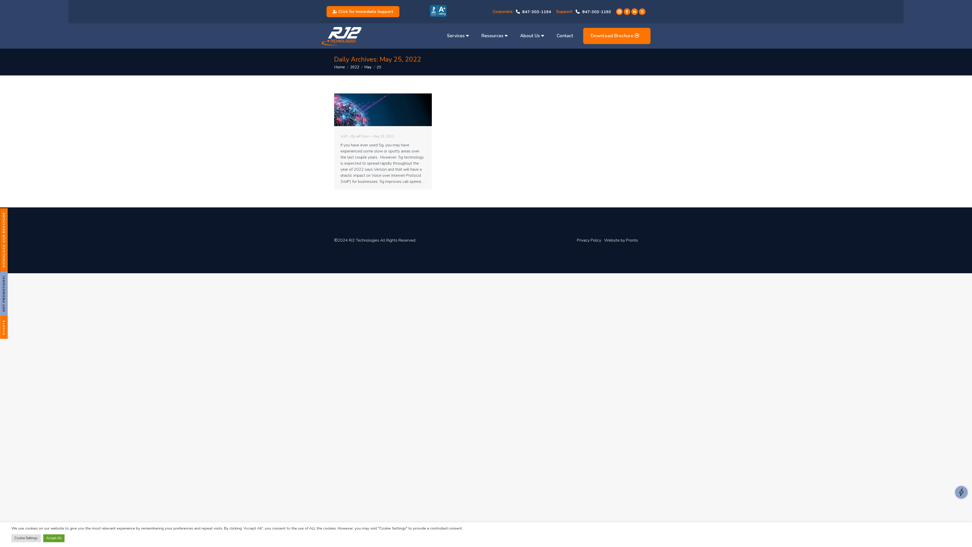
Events (4, 327)
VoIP (343, 136)
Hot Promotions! (4, 294)
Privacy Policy (589, 240)
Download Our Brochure (4, 239)
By (360, 137)
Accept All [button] (54, 538)
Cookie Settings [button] (26, 538)
